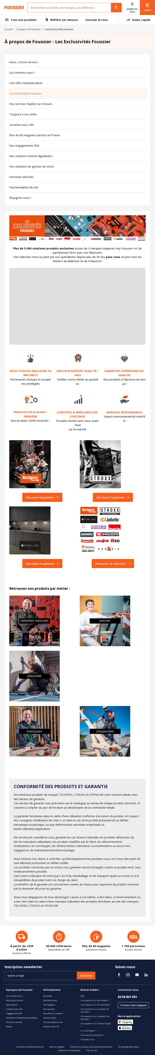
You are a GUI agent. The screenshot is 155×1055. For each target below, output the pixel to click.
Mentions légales (57, 1047)
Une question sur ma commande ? (96, 1004)
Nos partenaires (50, 1000)
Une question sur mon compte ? (95, 1000)
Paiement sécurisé (51, 1026)
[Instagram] (128, 975)
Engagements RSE (14, 1013)
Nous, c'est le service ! (23, 62)
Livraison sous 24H (14, 1009)
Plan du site (91, 1050)
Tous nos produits (24, 20)
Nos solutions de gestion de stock (31, 166)
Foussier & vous (96, 20)
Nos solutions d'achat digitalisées (31, 156)
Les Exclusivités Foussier (25, 93)
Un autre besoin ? (88, 1030)
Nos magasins (49, 1004)
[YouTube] (137, 975)
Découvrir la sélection (110, 563)
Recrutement (12, 1004)
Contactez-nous (87, 1039)
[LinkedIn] (146, 975)
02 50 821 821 (127, 997)
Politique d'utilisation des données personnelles (91, 1047)
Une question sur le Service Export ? (96, 1025)
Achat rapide (141, 20)
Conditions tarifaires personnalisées (21, 1017)
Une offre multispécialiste (26, 83)
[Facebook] (119, 975)
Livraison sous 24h (21, 125)
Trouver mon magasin (133, 1005)
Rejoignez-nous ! (20, 198)
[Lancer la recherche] (116, 7)
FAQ (82, 996)
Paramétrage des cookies (128, 1047)
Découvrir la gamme (40, 497)
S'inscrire (86, 975)
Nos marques (49, 1009)
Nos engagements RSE (24, 145)
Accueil (8, 29)
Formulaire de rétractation (92, 1035)
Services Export (49, 1017)
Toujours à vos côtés (23, 114)
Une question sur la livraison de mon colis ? (95, 1010)
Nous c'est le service (14, 1000)
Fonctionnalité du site (53, 1022)
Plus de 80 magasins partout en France (34, 135)
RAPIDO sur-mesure (64, 20)
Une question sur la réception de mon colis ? (95, 1017)
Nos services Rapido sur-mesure (30, 104)
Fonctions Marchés (21, 177)
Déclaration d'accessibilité (69, 1050)
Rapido (9, 1026)
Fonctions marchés (14, 1022)
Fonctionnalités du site (23, 187)
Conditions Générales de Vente (29, 1047)
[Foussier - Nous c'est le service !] (14, 7)
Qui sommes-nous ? (22, 72)
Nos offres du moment (53, 1013)
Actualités (47, 996)
